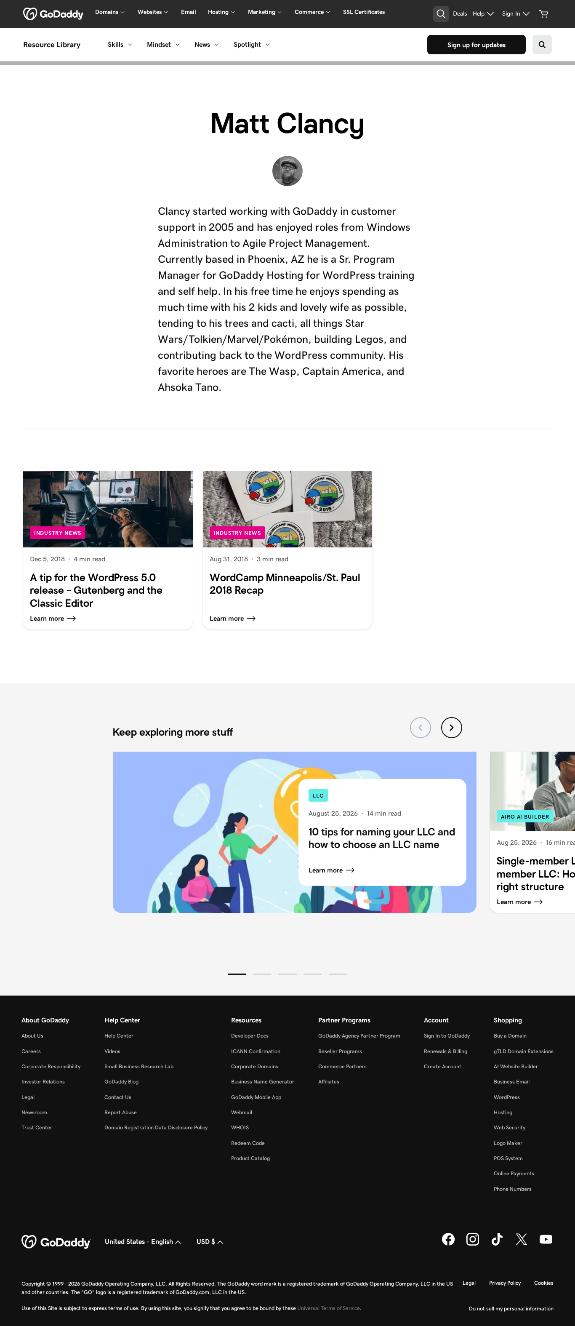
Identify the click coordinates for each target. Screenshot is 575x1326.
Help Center (118, 1036)
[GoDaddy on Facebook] (448, 1244)
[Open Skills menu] (130, 44)
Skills (115, 44)
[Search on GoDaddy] (542, 44)
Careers (31, 1051)
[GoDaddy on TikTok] (497, 1244)
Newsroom (34, 1112)
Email (188, 11)
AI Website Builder (516, 1066)
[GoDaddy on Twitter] (521, 1244)
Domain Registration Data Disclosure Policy (156, 1127)
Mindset (159, 44)
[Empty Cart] (544, 14)
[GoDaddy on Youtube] (546, 1244)
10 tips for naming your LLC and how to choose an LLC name (382, 837)
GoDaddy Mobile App (256, 1097)
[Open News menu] (216, 44)
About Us (32, 1036)
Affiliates (328, 1081)
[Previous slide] (420, 727)
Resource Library (51, 44)
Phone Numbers (513, 1189)
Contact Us (117, 1097)
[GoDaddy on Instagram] (472, 1244)
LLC (318, 795)
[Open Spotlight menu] (267, 44)
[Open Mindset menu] (177, 44)
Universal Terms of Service (328, 1308)
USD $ (206, 1241)
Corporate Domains (254, 1066)
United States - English (139, 1241)
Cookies (544, 1283)
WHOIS (240, 1127)
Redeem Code (248, 1143)
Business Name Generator (262, 1081)
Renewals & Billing (445, 1051)
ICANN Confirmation (255, 1051)
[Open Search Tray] (441, 14)
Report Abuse (120, 1112)
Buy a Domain (510, 1036)
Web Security (509, 1127)
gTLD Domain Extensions (524, 1051)
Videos (112, 1051)
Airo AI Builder (525, 817)
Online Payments (514, 1173)
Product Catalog (250, 1158)
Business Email (512, 1081)
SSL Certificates (364, 11)
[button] (237, 974)
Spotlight (247, 44)
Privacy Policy (505, 1283)
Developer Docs (250, 1036)
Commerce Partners (342, 1066)
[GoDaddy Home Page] (56, 1242)
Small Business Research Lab (138, 1066)
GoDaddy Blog (121, 1081)
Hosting (503, 1112)
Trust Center (36, 1127)
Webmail (241, 1112)
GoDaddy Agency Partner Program (359, 1036)
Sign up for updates (476, 44)
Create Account (442, 1066)
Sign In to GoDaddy (447, 1036)
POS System (508, 1158)
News (202, 44)
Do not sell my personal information (511, 1308)
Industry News (58, 533)
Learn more (326, 869)
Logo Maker (508, 1143)
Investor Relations (43, 1081)
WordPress (507, 1097)
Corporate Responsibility (50, 1066)
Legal (28, 1097)
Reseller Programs (340, 1051)
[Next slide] (451, 727)
